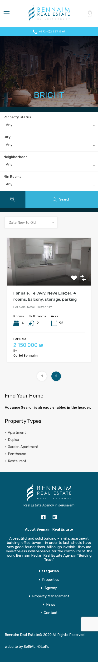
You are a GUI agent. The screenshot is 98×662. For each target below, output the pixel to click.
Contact (51, 613)
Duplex (13, 440)
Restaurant (17, 461)
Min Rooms (12, 177)
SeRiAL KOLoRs (36, 646)
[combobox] (49, 126)
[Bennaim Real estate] (49, 20)
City (7, 137)
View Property (49, 276)
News (50, 604)
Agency (50, 588)
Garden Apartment (23, 447)
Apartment (17, 432)
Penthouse (17, 454)
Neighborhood (16, 157)
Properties (50, 579)
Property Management (50, 596)
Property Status (17, 117)
